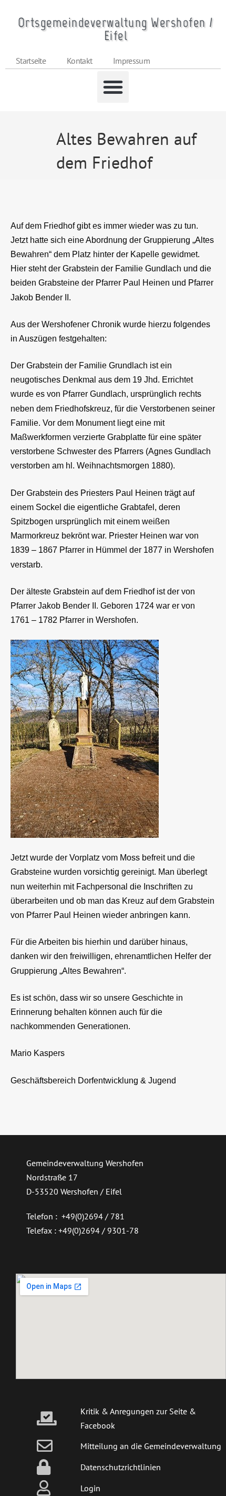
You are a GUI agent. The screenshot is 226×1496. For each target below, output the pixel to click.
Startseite (31, 60)
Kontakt (79, 60)
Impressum (131, 60)
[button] (113, 87)
